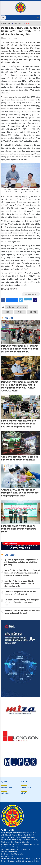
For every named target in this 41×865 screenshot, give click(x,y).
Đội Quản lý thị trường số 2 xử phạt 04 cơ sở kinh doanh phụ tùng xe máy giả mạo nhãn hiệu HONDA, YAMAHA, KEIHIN (19, 386)
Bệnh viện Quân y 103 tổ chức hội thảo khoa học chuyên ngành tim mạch (18, 528)
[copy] (35, 300)
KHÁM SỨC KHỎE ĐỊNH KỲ (17, 307)
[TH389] (20, 7)
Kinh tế (24, 782)
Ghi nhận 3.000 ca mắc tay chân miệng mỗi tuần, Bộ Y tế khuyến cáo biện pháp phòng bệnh (20, 492)
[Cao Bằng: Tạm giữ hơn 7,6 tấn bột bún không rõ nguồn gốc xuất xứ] (20, 443)
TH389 (20, 312)
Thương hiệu (6, 787)
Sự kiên (4, 782)
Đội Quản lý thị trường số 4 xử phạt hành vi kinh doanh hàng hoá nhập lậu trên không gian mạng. (19, 348)
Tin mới (9, 318)
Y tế (27, 24)
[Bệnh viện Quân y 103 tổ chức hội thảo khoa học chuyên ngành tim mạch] (20, 512)
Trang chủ (5, 24)
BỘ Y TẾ (33, 312)
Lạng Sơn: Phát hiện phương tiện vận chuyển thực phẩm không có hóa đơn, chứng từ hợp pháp (18, 423)
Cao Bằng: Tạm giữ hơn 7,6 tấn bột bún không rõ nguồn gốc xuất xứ (19, 458)
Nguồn (29, 294)
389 (7, 312)
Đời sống (18, 24)
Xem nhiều (10, 555)
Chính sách (26, 787)
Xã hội (24, 793)
